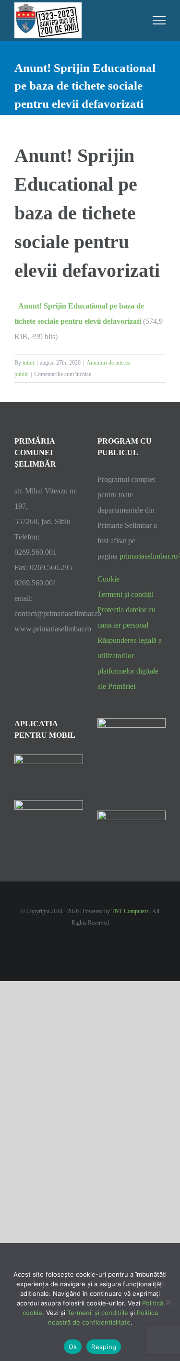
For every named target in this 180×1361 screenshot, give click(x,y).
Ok (73, 1346)
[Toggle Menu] (159, 20)
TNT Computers (130, 911)
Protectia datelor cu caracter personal (126, 617)
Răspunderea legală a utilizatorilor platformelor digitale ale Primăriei (129, 663)
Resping (103, 1346)
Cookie (108, 579)
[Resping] (168, 1302)
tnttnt (28, 362)
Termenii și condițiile (97, 1312)
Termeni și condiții (125, 594)
